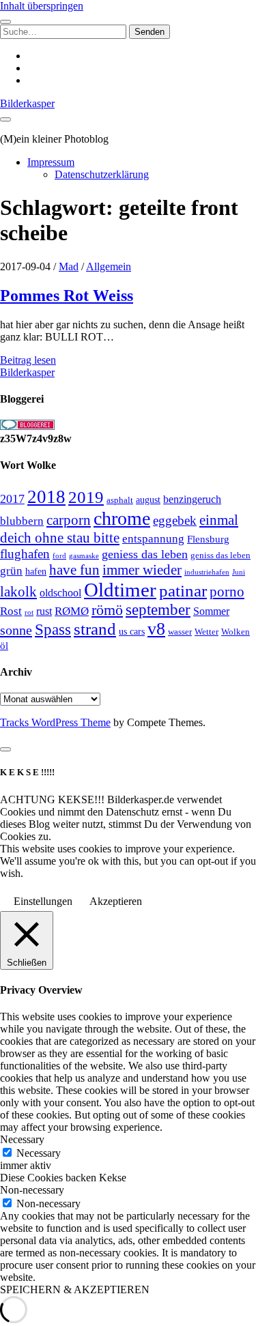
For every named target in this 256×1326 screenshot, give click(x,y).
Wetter (206, 631)
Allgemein (108, 266)
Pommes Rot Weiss (66, 295)
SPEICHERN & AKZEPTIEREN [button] (75, 1289)
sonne (16, 629)
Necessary (38, 1153)
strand (95, 628)
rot (29, 612)
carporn (68, 520)
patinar (183, 590)
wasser (180, 631)
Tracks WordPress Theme (55, 722)
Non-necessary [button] (32, 1190)
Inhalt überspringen (41, 6)
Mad (69, 266)
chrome (122, 518)
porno (227, 591)
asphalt (119, 500)
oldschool (60, 593)
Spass (53, 629)
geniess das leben (145, 554)
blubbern (22, 521)
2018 (46, 497)
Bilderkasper (27, 103)
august (148, 500)
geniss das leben (220, 555)
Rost (11, 611)
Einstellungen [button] (43, 901)
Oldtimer (120, 590)
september (158, 609)
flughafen (25, 554)
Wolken (235, 631)
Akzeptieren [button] (115, 901)
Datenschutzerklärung (102, 174)
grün (11, 570)
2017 (12, 499)
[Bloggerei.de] (27, 426)
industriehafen (206, 572)
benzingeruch (192, 499)
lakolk (18, 591)
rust (44, 611)
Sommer (211, 611)
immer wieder (142, 570)
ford (59, 555)
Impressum (50, 162)
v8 (156, 629)
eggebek (175, 520)
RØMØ (72, 611)
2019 (86, 497)
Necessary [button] (22, 1139)
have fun (74, 570)
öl (4, 645)
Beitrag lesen (28, 360)
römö (107, 610)
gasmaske (84, 555)
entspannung (153, 538)
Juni (238, 572)
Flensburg (208, 539)
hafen (35, 571)
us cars (132, 631)
